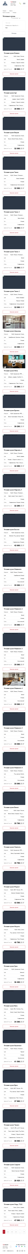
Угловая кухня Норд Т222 (13, 1204)
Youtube (24, 1251)
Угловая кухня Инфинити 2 (13, 609)
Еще (6, 27)
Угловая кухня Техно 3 (12, 251)
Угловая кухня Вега (10, 1006)
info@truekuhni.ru (10, 1250)
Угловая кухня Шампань (12, 331)
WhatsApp (22, 1246)
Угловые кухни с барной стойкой (12, 25)
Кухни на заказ (6, 12)
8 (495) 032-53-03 (20, 1244)
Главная (4, 11)
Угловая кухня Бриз (11, 1085)
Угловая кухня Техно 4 (12, 212)
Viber (19, 1246)
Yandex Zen (22, 1251)
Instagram (20, 1251)
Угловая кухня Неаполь (12, 847)
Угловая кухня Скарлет (12, 1164)
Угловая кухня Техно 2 (12, 291)
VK (17, 1251)
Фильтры (14, 33)
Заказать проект (14, 74)
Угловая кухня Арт (10, 93)
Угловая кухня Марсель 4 (13, 450)
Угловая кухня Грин (11, 966)
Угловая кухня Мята (11, 370)
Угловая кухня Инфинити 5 (13, 728)
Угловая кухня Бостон (11, 529)
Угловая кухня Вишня (11, 132)
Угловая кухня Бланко (11, 53)
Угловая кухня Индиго (12, 926)
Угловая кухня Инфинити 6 (13, 767)
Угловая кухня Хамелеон (12, 1045)
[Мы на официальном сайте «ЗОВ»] (11, 1246)
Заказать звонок (25, 1246)
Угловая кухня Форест (12, 886)
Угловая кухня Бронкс (11, 410)
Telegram (16, 1246)
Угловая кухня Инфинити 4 (13, 688)
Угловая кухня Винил (11, 807)
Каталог (11, 11)
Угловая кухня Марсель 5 (13, 490)
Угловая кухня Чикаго (11, 1125)
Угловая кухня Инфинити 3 (13, 648)
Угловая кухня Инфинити (12, 569)
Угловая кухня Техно (11, 172)
